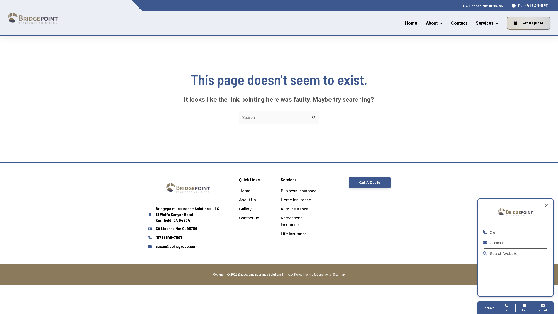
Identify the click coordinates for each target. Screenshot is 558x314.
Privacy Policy (293, 274)
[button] (440, 23)
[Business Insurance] (298, 191)
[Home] (244, 191)
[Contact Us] (249, 218)
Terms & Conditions (317, 274)
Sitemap (339, 274)
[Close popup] (546, 205)
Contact (496, 243)
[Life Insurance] (294, 233)
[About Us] (247, 199)
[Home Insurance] (296, 199)
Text (524, 310)
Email (543, 310)
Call (493, 232)
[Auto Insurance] (294, 209)
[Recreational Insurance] (300, 221)
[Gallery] (245, 209)
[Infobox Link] (188, 214)
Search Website (503, 253)
